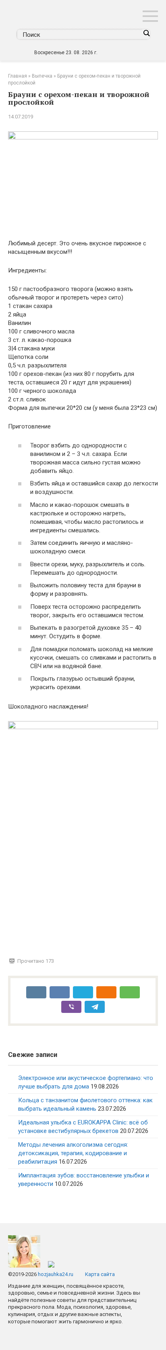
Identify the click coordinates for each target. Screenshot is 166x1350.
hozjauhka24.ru (55, 1274)
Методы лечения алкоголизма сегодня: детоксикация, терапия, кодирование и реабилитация (73, 1153)
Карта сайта (100, 1274)
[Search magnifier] (146, 33)
